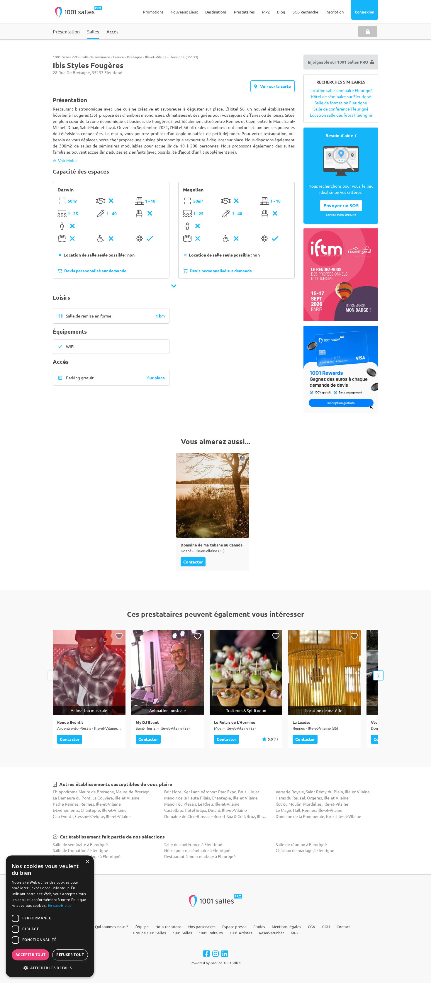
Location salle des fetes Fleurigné (341, 115)
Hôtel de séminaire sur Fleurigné (341, 96)
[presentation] (52, 675)
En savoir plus (60, 905)
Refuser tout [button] (70, 954)
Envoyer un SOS (341, 205)
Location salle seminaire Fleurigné (341, 90)
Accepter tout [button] (30, 954)
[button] (50, 967)
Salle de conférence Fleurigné (341, 108)
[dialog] (50, 916)
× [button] (87, 862)
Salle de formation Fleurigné (341, 102)
